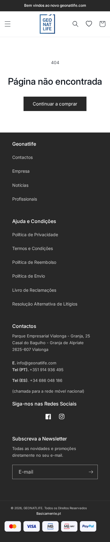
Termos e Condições (32, 248)
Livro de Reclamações (34, 290)
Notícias (20, 185)
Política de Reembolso (34, 262)
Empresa (21, 171)
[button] (7, 24)
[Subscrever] (90, 472)
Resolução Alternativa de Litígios (44, 303)
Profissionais (24, 199)
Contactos (22, 157)
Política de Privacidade (35, 234)
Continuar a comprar (55, 104)
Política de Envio (28, 276)
